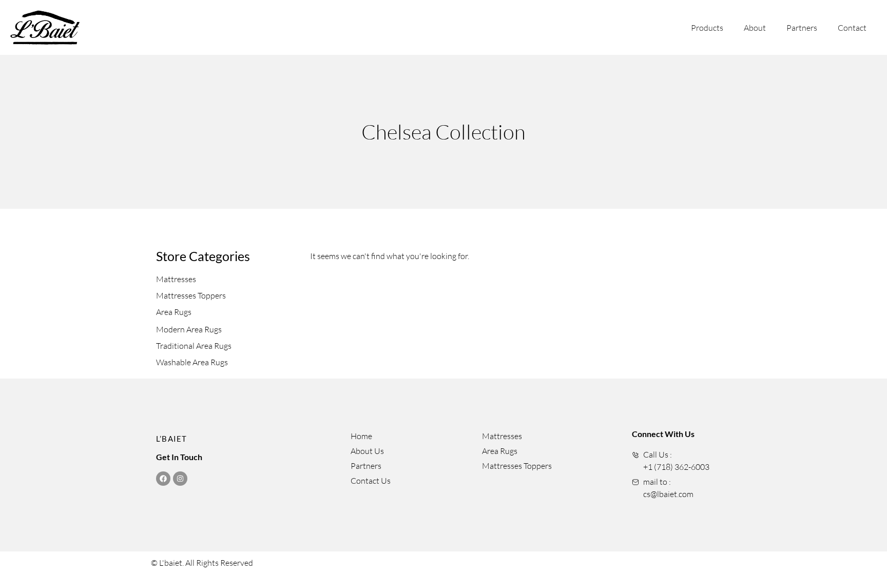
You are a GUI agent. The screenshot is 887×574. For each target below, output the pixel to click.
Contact (852, 28)
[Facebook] (163, 478)
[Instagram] (180, 478)
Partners (801, 28)
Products (707, 28)
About (755, 28)
